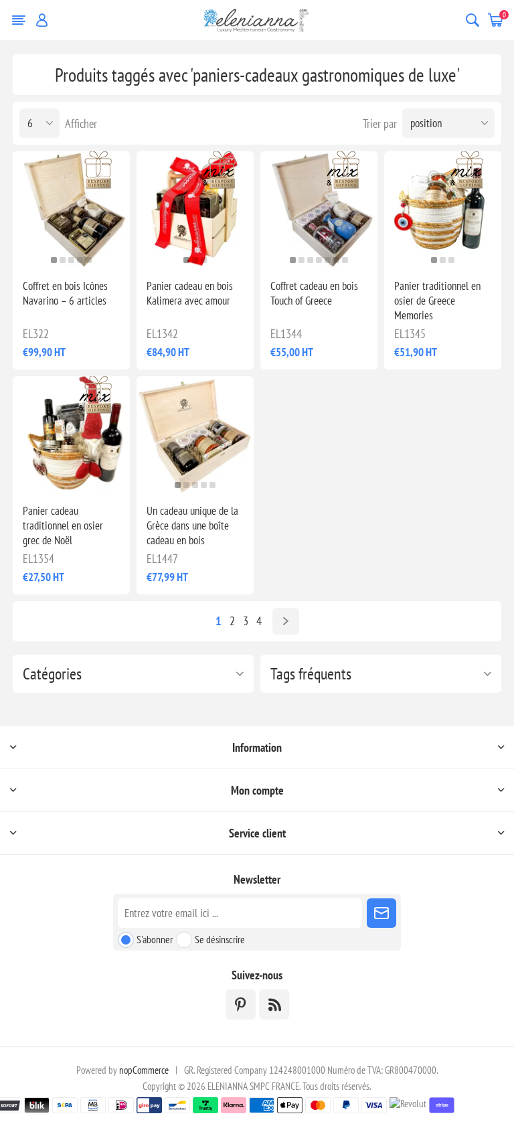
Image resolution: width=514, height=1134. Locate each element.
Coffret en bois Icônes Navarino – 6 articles (65, 293)
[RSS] (274, 1004)
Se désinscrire (220, 939)
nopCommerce (144, 1070)
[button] (54, 260)
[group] (195, 434)
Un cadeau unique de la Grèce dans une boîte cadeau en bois (192, 525)
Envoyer (381, 913)
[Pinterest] (241, 1004)
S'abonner (155, 939)
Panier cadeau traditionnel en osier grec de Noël (63, 525)
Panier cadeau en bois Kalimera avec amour (190, 293)
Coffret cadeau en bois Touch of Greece (314, 293)
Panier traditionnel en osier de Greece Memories (437, 300)
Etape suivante (285, 621)
